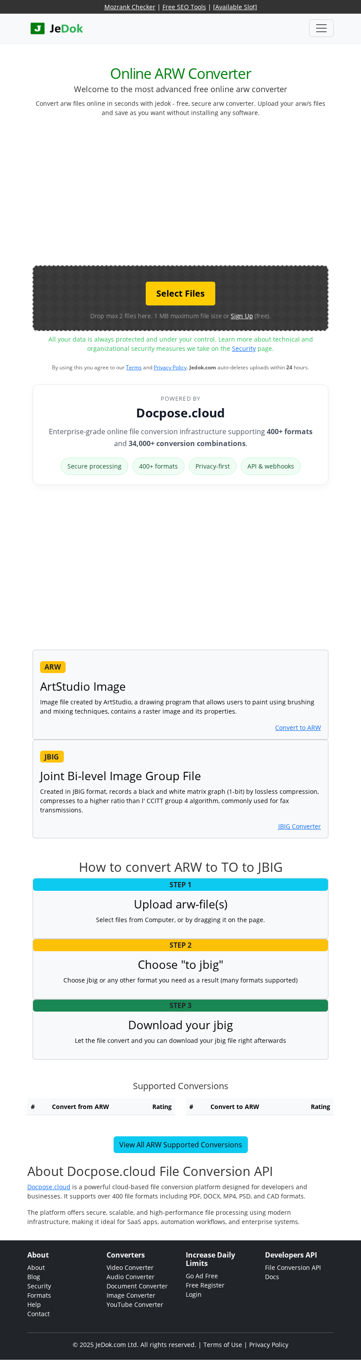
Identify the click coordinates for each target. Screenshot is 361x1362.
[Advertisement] (197, 195)
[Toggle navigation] (321, 28)
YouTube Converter (135, 1304)
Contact (38, 1314)
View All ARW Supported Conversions (180, 1145)
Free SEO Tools (184, 7)
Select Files (180, 293)
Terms (134, 367)
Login (194, 1294)
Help (34, 1304)
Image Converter (131, 1295)
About (36, 1267)
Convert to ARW (298, 727)
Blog (33, 1277)
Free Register (205, 1285)
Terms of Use (222, 1344)
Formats (39, 1295)
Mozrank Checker (129, 7)
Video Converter (130, 1267)
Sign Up (242, 316)
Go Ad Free (202, 1276)
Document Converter (137, 1286)
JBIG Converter (299, 826)
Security (244, 348)
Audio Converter (131, 1277)
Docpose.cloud (180, 412)
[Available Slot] (235, 7)
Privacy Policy (170, 367)
